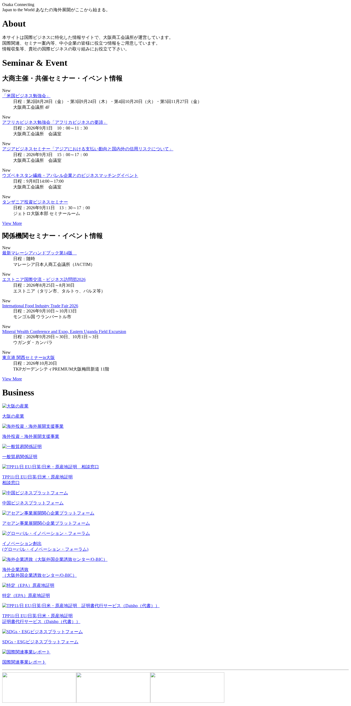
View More (12, 223)
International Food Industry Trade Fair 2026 (40, 305)
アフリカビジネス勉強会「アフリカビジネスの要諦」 (54, 122)
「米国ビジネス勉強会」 (26, 95)
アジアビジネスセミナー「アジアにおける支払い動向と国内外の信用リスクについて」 (87, 149)
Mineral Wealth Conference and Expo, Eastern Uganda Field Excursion (64, 331)
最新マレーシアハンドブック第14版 (39, 253)
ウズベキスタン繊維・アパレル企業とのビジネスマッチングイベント (70, 175)
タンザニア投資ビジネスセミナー (35, 202)
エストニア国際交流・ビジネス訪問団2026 (44, 279)
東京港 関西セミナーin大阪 (28, 357)
